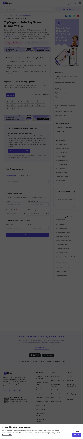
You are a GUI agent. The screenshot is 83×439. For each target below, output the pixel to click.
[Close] (72, 202)
